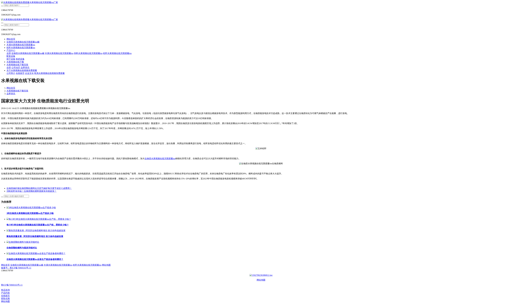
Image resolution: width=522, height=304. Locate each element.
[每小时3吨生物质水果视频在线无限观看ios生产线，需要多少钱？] (39, 219)
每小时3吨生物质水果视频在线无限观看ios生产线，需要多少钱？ (38, 225)
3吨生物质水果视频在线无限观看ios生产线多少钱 (30, 213)
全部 (9, 53)
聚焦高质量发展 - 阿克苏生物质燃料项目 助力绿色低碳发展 (35, 236)
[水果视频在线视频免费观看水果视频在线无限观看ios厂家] (261, 2)
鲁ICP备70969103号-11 (12, 285)
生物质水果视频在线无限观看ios (160, 158)
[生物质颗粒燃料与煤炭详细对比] (23, 242)
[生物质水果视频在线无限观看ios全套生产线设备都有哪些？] (36, 253)
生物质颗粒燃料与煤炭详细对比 (22, 248)
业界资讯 (11, 93)
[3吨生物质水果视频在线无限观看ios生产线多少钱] (31, 207)
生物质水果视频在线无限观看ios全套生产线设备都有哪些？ (35, 259)
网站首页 (11, 39)
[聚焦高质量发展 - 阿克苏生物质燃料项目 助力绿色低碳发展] (36, 230)
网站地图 (261, 280)
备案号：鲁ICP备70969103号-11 (16, 268)
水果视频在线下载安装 (17, 91)
